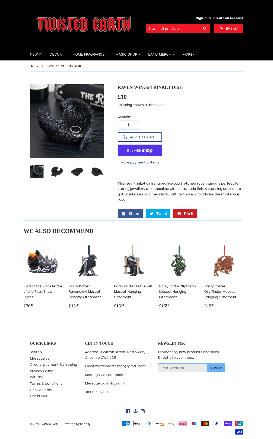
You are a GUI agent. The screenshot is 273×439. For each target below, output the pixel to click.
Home (34, 66)
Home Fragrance (89, 54)
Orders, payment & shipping (53, 364)
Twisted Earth (49, 424)
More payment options (140, 162)
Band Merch (160, 54)
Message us (39, 358)
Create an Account (228, 18)
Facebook (114, 374)
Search (36, 352)
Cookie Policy (41, 389)
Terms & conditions (46, 383)
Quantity (124, 117)
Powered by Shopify (76, 424)
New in (36, 54)
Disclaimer (39, 396)
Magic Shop (127, 54)
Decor (56, 54)
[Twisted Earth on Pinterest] (135, 411)
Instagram (115, 383)
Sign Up (216, 368)
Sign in (201, 18)
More (187, 54)
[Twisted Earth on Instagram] (143, 411)
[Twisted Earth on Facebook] (128, 411)
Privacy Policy (41, 371)
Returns (36, 377)
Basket (232, 28)
